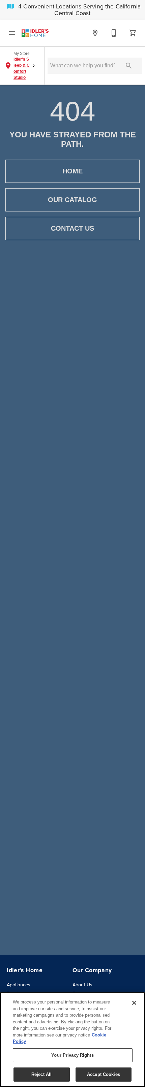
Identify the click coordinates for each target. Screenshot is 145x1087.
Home (72, 171)
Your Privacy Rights (72, 1055)
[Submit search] (129, 66)
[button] (12, 33)
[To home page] (35, 33)
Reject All (41, 1074)
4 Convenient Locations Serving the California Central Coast (79, 10)
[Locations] (95, 33)
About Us (82, 984)
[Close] (134, 1002)
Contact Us (72, 228)
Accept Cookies (103, 1074)
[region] (72, 1039)
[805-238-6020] (114, 33)
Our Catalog (72, 199)
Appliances (19, 984)
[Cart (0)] (133, 33)
